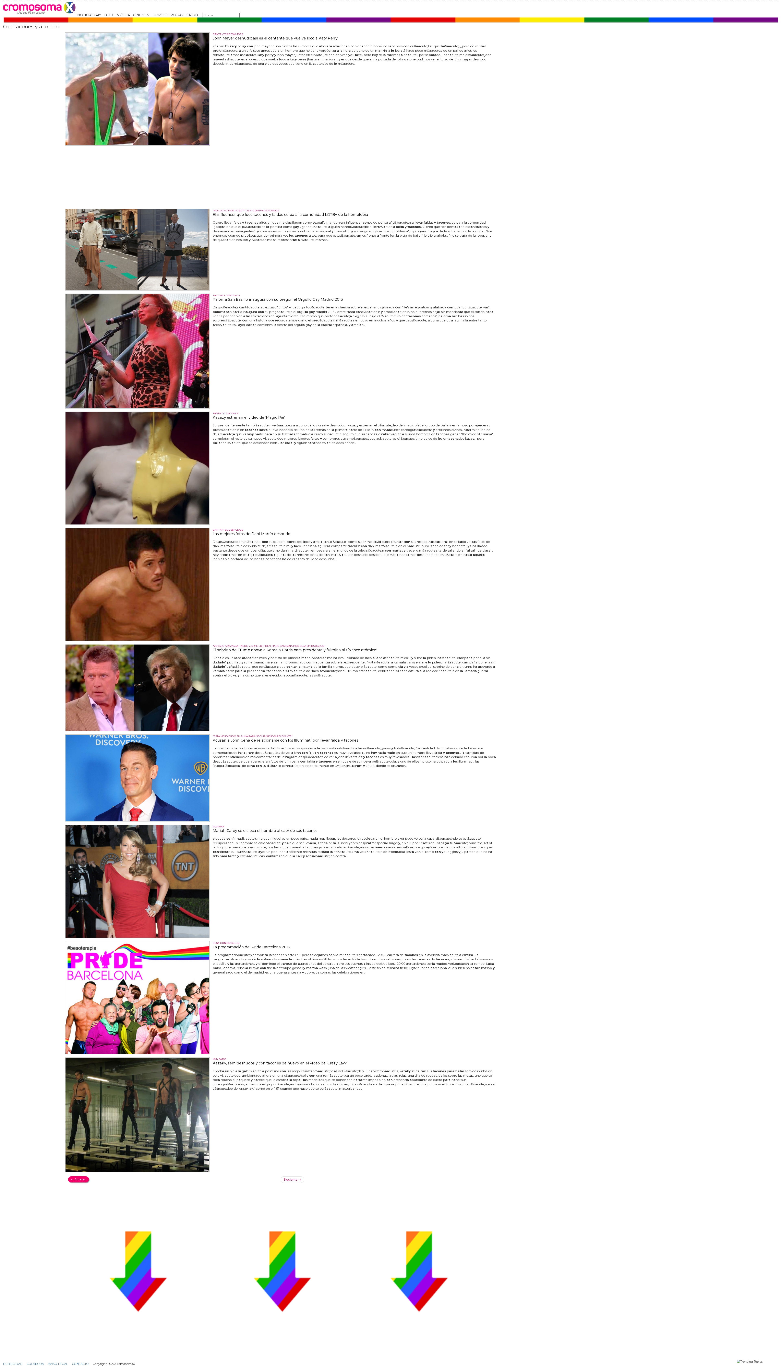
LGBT (108, 15)
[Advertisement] (282, 177)
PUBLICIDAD (13, 1364)
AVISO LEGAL (58, 1364)
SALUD (192, 15)
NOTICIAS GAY (89, 15)
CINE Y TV (141, 15)
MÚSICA (123, 15)
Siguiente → (292, 1179)
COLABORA (35, 1364)
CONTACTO (80, 1364)
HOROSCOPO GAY (168, 15)
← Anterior (78, 1179)
